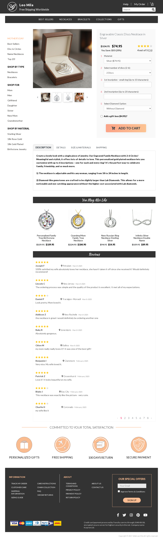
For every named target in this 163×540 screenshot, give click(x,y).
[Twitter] (124, 515)
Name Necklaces (15, 54)
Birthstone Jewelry (16, 149)
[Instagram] (131, 515)
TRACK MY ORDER (19, 483)
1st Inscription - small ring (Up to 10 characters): (126, 80)
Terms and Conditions (72, 484)
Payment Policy (73, 493)
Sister (10, 110)
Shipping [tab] (101, 147)
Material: (108, 56)
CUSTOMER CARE (19, 487)
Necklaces (12, 72)
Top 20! (11, 59)
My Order (139, 4)
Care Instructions (46, 483)
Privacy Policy (73, 490)
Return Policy (73, 497)
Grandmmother (15, 120)
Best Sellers (13, 43)
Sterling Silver (14, 134)
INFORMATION (17, 477)
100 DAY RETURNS (45, 495)
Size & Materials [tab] (81, 147)
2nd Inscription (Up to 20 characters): (121, 91)
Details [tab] (61, 147)
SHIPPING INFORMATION (18, 492)
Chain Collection (46, 487)
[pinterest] (138, 515)
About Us (96, 483)
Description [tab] (43, 147)
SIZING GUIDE (17, 497)
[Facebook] (118, 515)
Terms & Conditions (136, 491)
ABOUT (68, 477)
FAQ (39, 491)
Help (125, 4)
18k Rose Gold (14, 139)
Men (9, 95)
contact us (97, 487)
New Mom (12, 115)
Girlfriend (12, 100)
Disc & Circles (14, 49)
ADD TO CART (129, 128)
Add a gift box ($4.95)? (115, 116)
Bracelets (12, 77)
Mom (9, 90)
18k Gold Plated (15, 144)
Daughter (12, 105)
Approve (133, 491)
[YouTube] (145, 515)
